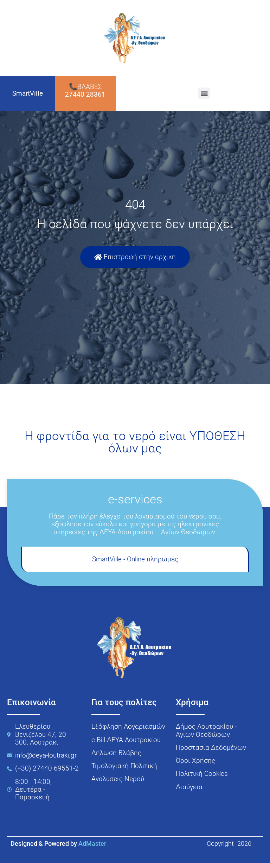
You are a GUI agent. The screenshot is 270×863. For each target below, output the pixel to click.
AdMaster (92, 843)
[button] (204, 93)
